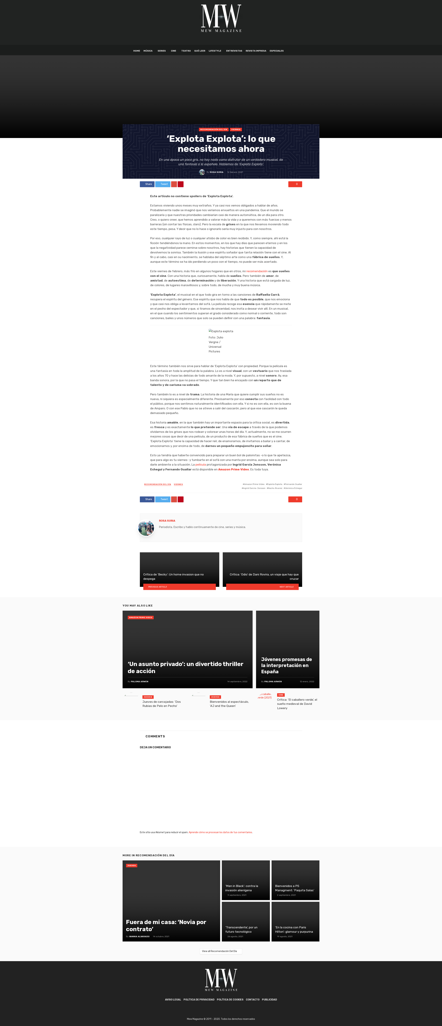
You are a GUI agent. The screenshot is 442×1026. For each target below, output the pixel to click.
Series (162, 51)
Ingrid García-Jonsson (254, 488)
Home (136, 51)
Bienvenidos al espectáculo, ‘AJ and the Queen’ (229, 704)
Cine (173, 51)
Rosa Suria (216, 172)
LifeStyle (215, 51)
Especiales (277, 51)
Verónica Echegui (293, 488)
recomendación (257, 271)
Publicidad (269, 999)
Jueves (148, 697)
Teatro (186, 51)
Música (147, 51)
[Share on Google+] (174, 184)
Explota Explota (274, 484)
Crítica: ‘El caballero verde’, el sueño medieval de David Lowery (297, 704)
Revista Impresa (256, 51)
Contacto (253, 999)
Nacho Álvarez (275, 488)
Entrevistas (234, 51)
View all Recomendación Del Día (219, 951)
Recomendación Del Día (213, 130)
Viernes (236, 130)
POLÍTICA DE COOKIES (230, 999)
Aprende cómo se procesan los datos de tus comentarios (220, 832)
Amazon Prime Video (233, 469)
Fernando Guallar (293, 484)
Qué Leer (199, 51)
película (200, 464)
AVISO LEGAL (173, 999)
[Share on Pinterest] (181, 184)
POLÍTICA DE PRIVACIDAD (199, 999)
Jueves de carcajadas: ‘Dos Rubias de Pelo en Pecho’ (161, 704)
